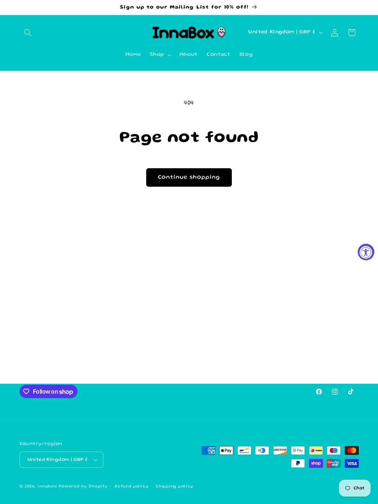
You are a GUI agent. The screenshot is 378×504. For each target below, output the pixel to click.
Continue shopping (189, 177)
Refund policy (132, 487)
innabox (47, 487)
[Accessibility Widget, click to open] (366, 252)
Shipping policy (174, 487)
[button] (28, 32)
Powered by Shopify (83, 487)
